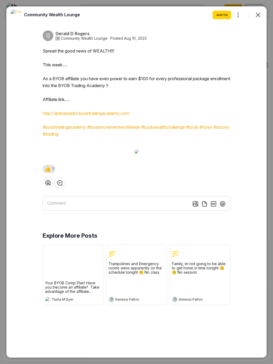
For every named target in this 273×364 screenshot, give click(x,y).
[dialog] (136, 182)
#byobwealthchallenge (163, 127)
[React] (48, 183)
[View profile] (47, 299)
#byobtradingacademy (64, 127)
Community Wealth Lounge (84, 38)
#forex (205, 127)
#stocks (221, 127)
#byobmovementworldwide (113, 127)
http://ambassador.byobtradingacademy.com (86, 113)
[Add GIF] (213, 204)
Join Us (222, 15)
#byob (192, 127)
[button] (49, 169)
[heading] (68, 300)
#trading (50, 134)
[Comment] (59, 182)
